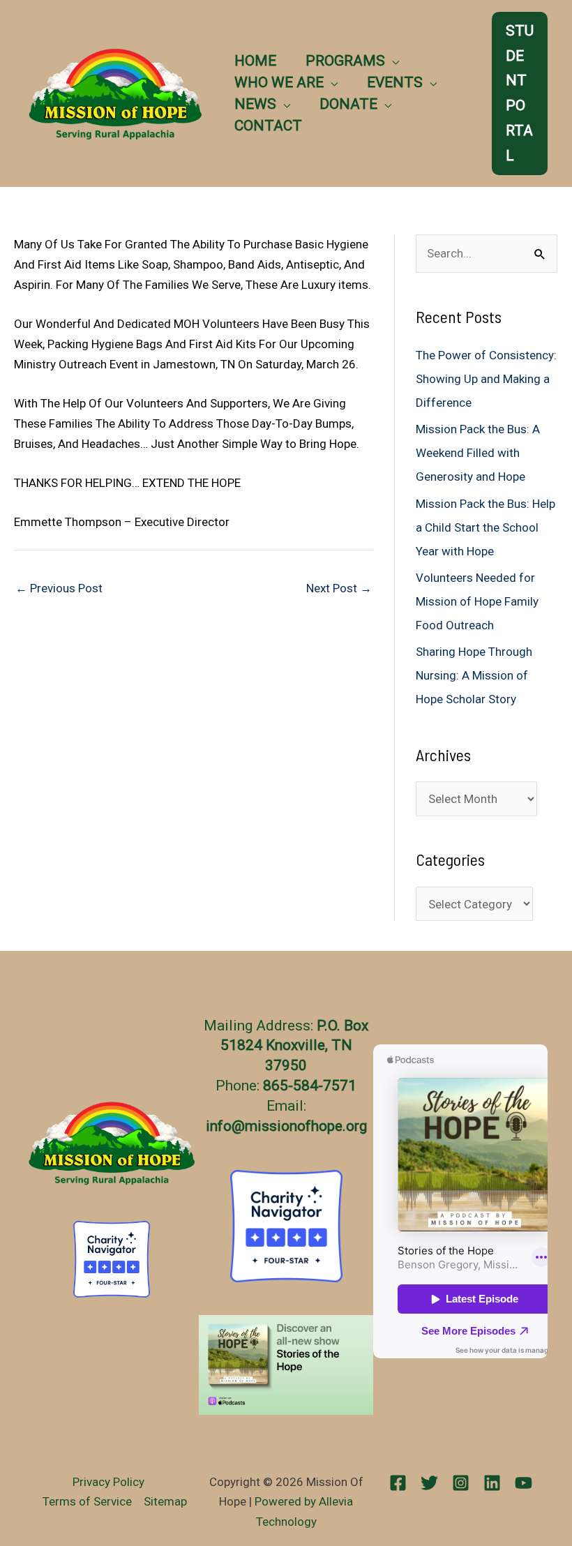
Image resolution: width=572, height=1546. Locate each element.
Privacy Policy (108, 1482)
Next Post (339, 588)
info (219, 1126)
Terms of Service (87, 1501)
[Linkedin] (492, 1483)
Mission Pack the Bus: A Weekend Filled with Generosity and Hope (478, 452)
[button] (392, 60)
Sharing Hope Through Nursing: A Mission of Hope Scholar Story (474, 675)
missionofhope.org (306, 1126)
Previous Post (59, 588)
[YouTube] (523, 1483)
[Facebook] (398, 1483)
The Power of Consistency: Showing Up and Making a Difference (486, 379)
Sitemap (165, 1501)
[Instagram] (460, 1483)
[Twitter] (429, 1483)
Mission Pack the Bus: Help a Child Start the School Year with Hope (485, 527)
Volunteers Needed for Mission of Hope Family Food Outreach (477, 601)
